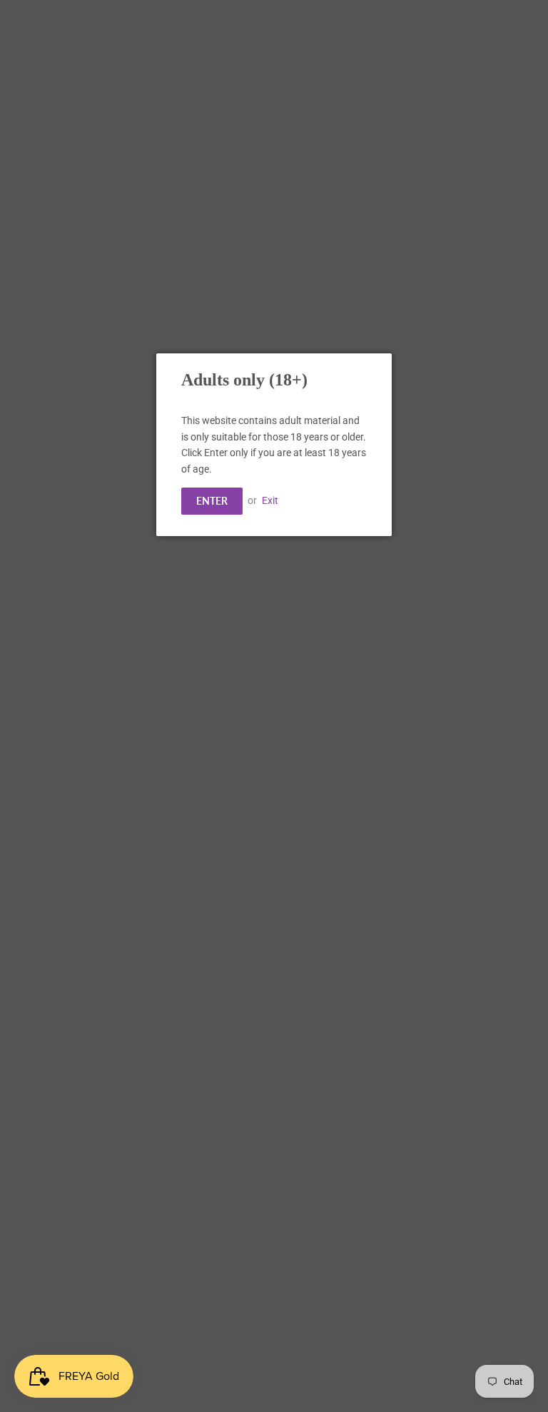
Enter (212, 501)
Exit (270, 500)
